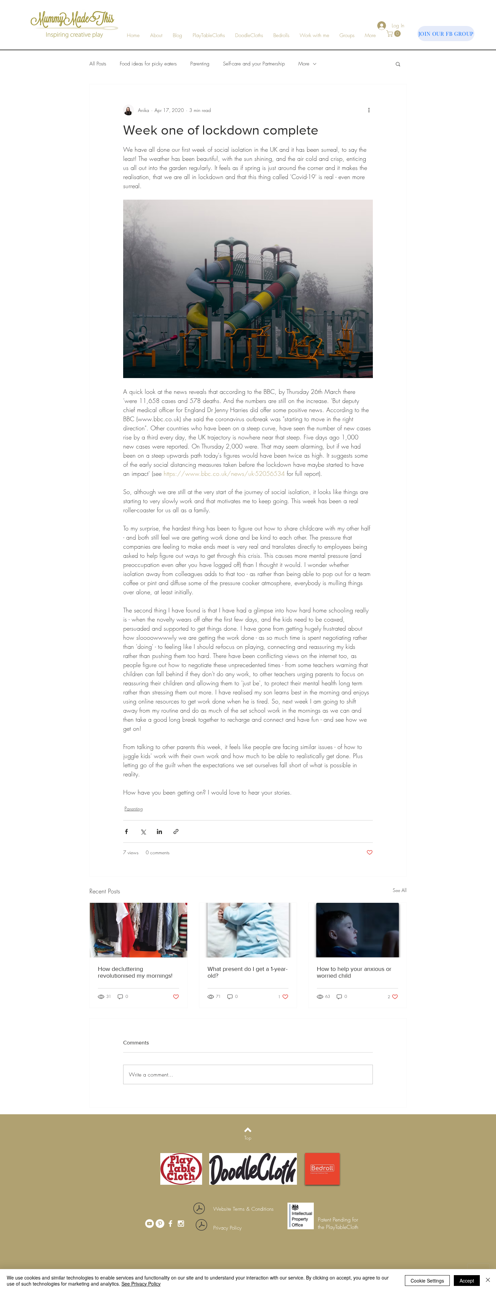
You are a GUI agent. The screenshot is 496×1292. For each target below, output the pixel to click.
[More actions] (369, 110)
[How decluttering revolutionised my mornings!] (138, 930)
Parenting (200, 63)
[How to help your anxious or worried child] (357, 930)
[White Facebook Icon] (170, 1223)
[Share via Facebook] (126, 831)
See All (400, 890)
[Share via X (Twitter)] (143, 831)
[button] (314, 35)
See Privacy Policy (141, 1283)
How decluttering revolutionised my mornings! (135, 972)
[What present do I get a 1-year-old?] (248, 930)
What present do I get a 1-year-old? (247, 972)
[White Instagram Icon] (180, 1223)
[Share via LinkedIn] (159, 831)
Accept (467, 1280)
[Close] (488, 1280)
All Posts (97, 63)
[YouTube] (149, 1223)
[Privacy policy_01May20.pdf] (201, 1225)
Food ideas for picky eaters (148, 63)
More (303, 63)
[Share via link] (176, 831)
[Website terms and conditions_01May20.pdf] (199, 1209)
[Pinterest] (160, 1223)
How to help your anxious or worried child (354, 972)
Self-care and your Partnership (254, 63)
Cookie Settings (427, 1280)
